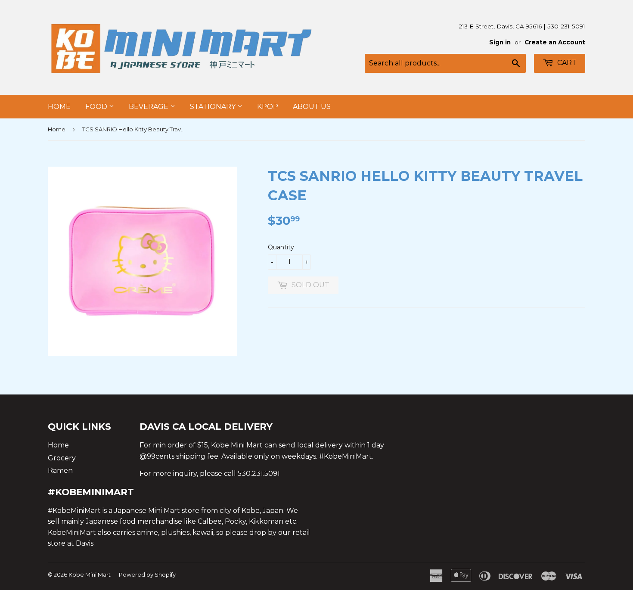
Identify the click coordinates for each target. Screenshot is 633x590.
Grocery (62, 458)
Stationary (213, 106)
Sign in (500, 42)
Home (59, 106)
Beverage (149, 106)
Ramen (60, 470)
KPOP (267, 106)
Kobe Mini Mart (89, 574)
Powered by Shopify (147, 574)
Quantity (281, 247)
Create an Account (554, 42)
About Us (312, 106)
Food (97, 106)
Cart (566, 63)
